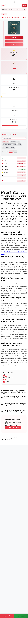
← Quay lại (4, 14)
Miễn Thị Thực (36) (15, 141)
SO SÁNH (17, 9)
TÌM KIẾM (24, 5)
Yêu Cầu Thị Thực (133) (8, 147)
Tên (10, 151)
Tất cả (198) (6, 141)
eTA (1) (19, 144)
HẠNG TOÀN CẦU (8, 374)
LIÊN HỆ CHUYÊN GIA (13, 427)
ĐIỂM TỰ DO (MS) (8, 377)
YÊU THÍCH (23, 9)
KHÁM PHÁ (4, 9)
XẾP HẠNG (11, 9)
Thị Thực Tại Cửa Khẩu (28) (9, 144)
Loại (15, 151)
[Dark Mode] (4, 5)
